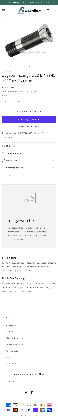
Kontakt (9, 331)
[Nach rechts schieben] (35, 66)
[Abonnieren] (49, 381)
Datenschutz (11, 363)
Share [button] (8, 175)
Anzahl (4, 96)
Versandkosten (12, 351)
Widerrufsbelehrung (15, 338)
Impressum (11, 325)
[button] (3, 11)
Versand (12, 91)
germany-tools (25, 415)
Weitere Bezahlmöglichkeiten (29, 126)
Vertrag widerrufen (14, 344)
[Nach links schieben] (23, 66)
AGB (7, 357)
